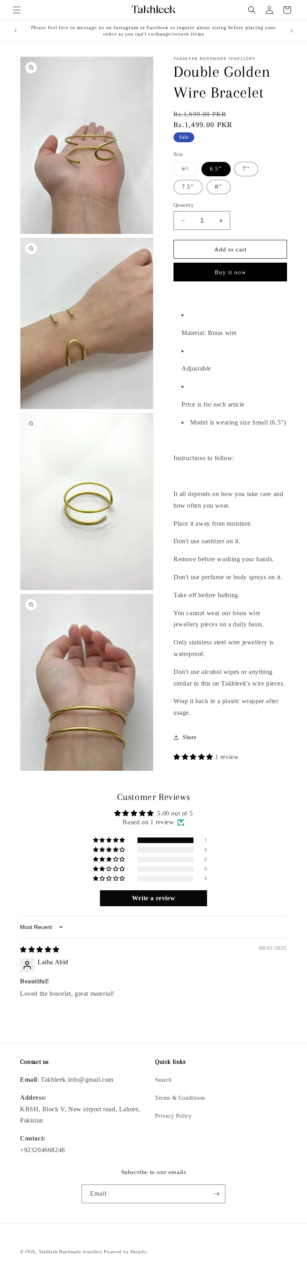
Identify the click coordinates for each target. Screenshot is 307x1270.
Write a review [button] (153, 898)
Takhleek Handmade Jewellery (71, 1251)
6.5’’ (216, 169)
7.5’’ (188, 187)
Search (163, 1080)
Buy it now (230, 272)
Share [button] (190, 737)
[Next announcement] (291, 31)
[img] (40, 949)
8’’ (218, 187)
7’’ (246, 169)
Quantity (183, 205)
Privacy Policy (173, 1116)
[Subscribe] (216, 1193)
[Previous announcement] (15, 31)
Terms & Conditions (180, 1098)
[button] (17, 10)
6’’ (189, 170)
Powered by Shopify (125, 1251)
